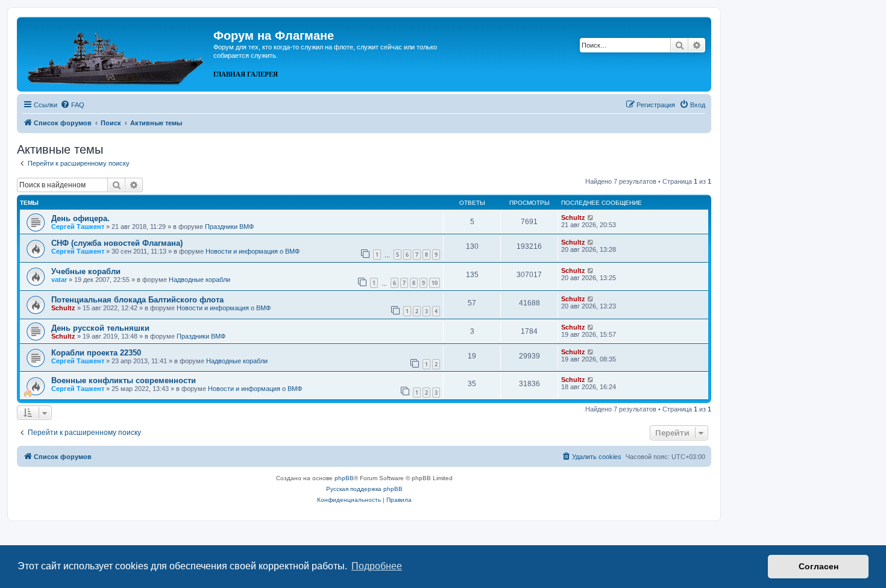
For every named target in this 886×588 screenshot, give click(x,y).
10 (435, 283)
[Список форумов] (116, 53)
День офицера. (80, 218)
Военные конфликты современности (123, 380)
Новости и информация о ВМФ (253, 251)
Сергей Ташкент (77, 226)
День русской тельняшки (100, 328)
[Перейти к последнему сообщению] (591, 217)
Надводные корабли (199, 279)
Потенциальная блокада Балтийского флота (137, 299)
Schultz (573, 217)
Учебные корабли (86, 271)
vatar (59, 279)
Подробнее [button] (376, 566)
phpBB (344, 478)
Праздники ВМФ (229, 226)
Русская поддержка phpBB (364, 489)
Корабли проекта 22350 (96, 352)
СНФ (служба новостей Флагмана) (117, 243)
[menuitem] (72, 105)
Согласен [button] (818, 566)
